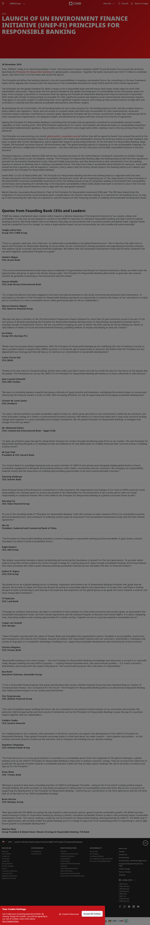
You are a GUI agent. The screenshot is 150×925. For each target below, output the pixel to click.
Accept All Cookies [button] (92, 913)
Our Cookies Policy (10, 921)
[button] (69, 914)
